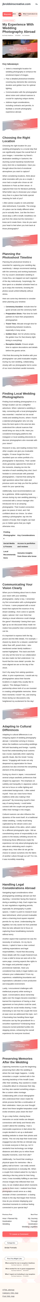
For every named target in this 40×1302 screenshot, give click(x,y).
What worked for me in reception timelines (20, 1263)
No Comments (26, 35)
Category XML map (10, 1293)
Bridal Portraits (11, 1248)
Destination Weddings (8, 20)
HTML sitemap (8, 1290)
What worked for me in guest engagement (20, 1268)
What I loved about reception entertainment (20, 14)
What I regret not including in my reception (20, 1274)
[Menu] (36, 4)
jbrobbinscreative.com (16, 4)
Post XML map (8, 1296)
